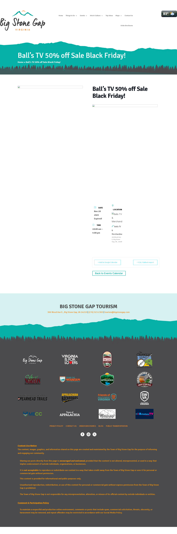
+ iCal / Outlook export (145, 262)
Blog (100, 426)
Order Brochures (127, 26)
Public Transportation (117, 426)
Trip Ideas (109, 16)
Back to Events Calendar (109, 273)
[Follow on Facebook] (82, 434)
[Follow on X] (94, 434)
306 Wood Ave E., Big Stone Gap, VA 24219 (67, 312)
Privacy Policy (56, 426)
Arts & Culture (95, 16)
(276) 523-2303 (95, 312)
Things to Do (70, 16)
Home (61, 16)
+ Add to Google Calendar (107, 262)
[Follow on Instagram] (88, 434)
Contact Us (129, 16)
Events (82, 16)
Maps (117, 16)
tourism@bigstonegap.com (117, 312)
